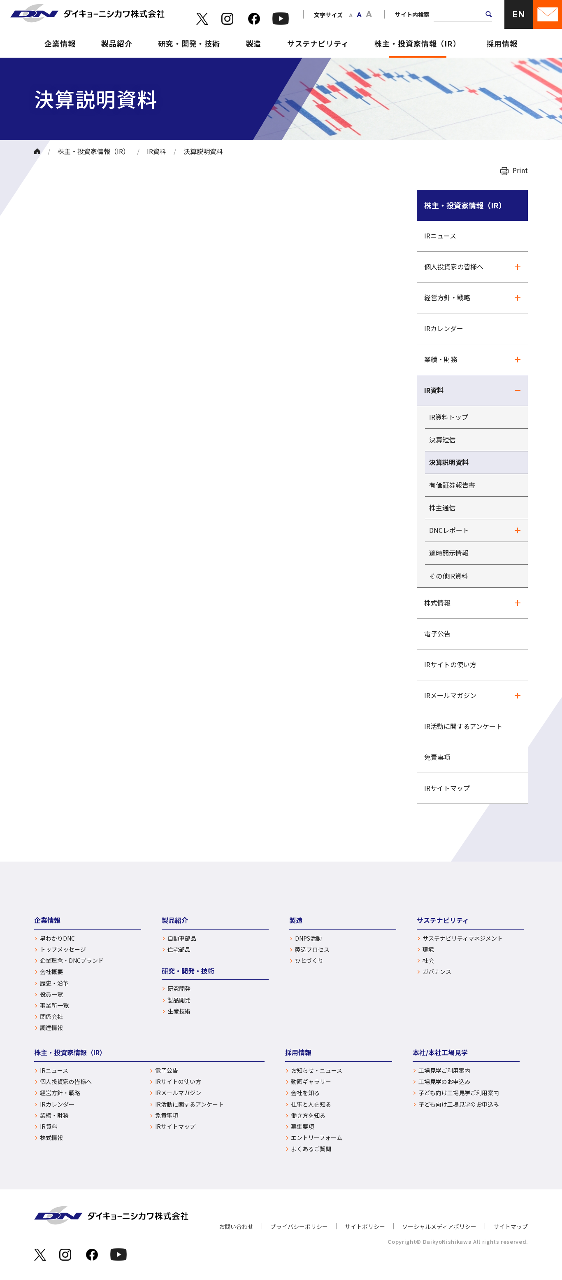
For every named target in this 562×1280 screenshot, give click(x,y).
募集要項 (302, 1127)
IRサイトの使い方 (450, 664)
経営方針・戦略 (447, 297)
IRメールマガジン (450, 695)
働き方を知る (308, 1115)
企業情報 (60, 43)
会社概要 (51, 972)
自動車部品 (181, 938)
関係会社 (51, 1017)
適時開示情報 (449, 553)
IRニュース (440, 236)
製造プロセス (312, 949)
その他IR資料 (448, 576)
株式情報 (437, 602)
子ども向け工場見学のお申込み (458, 1104)
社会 (428, 961)
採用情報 (502, 43)
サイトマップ (510, 1226)
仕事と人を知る (311, 1104)
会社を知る (305, 1093)
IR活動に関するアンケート (463, 726)
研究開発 (178, 989)
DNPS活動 (308, 938)
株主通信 (442, 507)
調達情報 (51, 1028)
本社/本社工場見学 (440, 1052)
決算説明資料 (449, 462)
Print (520, 170)
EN (519, 14)
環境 (428, 949)
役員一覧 (51, 994)
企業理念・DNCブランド (72, 961)
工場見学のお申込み (444, 1082)
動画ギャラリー (311, 1082)
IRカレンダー (443, 328)
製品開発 (178, 1000)
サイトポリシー (365, 1226)
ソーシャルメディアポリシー (439, 1226)
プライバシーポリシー (299, 1226)
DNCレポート (449, 530)
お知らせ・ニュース (316, 1070)
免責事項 (437, 757)
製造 (254, 43)
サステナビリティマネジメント (463, 938)
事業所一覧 (54, 1005)
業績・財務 (440, 359)
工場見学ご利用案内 (444, 1070)
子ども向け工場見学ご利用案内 (458, 1093)
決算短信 (442, 439)
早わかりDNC (57, 938)
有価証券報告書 (452, 485)
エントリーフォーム (316, 1138)
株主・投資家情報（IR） (417, 43)
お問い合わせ (236, 1226)
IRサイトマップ (447, 788)
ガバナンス (437, 972)
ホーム (37, 151)
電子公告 (437, 633)
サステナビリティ (318, 43)
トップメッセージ (63, 949)
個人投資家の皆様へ (453, 266)
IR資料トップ (448, 417)
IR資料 (156, 151)
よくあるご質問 (311, 1149)
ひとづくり (309, 961)
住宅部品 (178, 949)
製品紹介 (116, 43)
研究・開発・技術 (189, 43)
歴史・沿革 (54, 983)
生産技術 (178, 1011)
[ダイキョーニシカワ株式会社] (87, 15)
